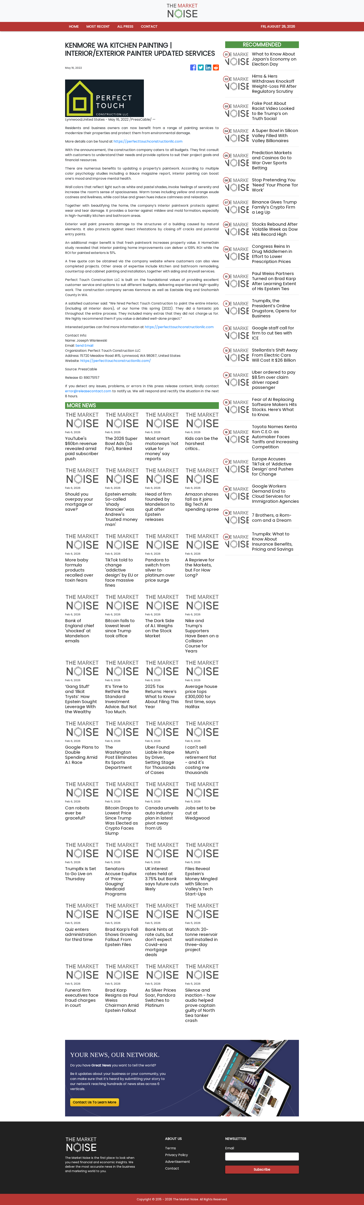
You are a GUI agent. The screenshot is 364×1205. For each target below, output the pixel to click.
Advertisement (177, 1161)
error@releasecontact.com (88, 391)
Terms (170, 1148)
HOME (74, 26)
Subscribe (262, 1169)
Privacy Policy (176, 1154)
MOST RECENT (98, 26)
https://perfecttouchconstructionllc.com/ (115, 360)
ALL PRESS (125, 26)
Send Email (84, 345)
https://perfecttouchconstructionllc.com (148, 141)
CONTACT (149, 26)
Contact (172, 1168)
